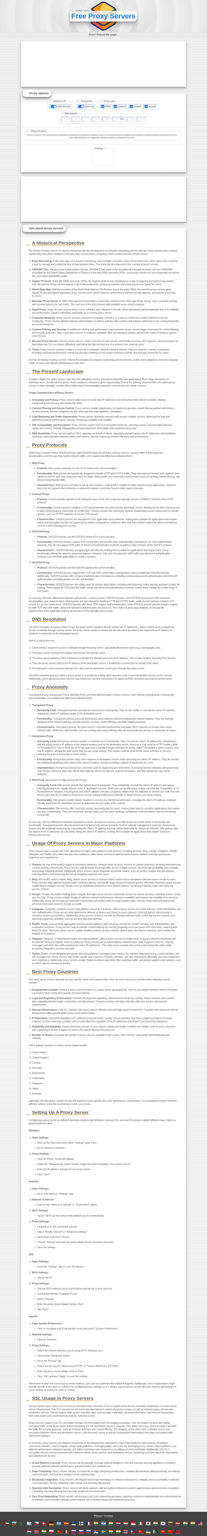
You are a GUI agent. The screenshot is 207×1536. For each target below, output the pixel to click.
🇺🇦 (148, 1531)
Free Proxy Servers (103, 16)
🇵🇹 (58, 1531)
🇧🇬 (14, 1523)
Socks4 (137, 106)
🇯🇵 (148, 1523)
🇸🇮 (88, 1531)
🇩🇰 (44, 1523)
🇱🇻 (177, 1523)
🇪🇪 (73, 1523)
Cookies (108, 1515)
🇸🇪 (103, 1531)
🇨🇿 (36, 1523)
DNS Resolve (64, 106)
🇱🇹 (170, 1523)
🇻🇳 (163, 1531)
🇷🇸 (96, 1531)
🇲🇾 (200, 1523)
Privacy (98, 1515)
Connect (122, 106)
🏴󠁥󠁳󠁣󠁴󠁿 (29, 1523)
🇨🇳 (170, 1531)
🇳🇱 (29, 1531)
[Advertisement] (103, 64)
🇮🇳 (96, 1523)
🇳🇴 (36, 1531)
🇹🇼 (177, 1531)
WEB (107, 106)
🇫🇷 (88, 1523)
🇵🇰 (155, 1531)
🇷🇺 (73, 1531)
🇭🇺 (125, 1523)
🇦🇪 (6, 1523)
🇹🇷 (140, 1531)
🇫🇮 (81, 1523)
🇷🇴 (66, 1531)
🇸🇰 (81, 1531)
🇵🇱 (51, 1531)
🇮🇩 (133, 1523)
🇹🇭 (125, 1531)
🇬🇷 (58, 1523)
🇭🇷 (118, 1523)
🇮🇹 (140, 1523)
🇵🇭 (133, 1531)
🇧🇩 (21, 1523)
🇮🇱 (103, 1523)
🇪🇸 (66, 1523)
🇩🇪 (51, 1523)
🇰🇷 (163, 1523)
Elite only (89, 106)
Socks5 (152, 106)
